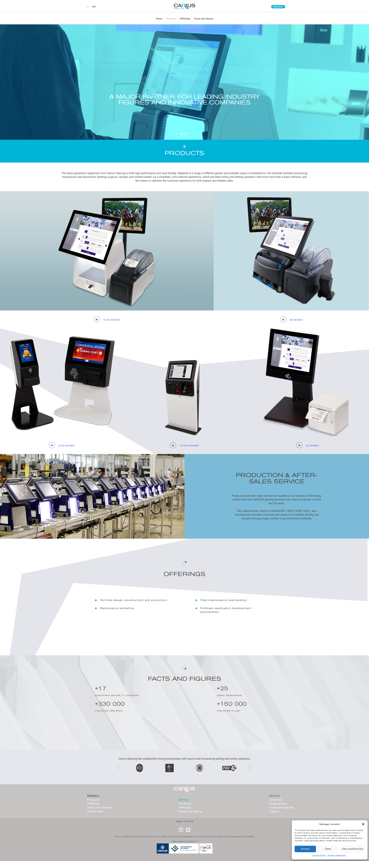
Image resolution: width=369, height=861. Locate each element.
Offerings (185, 19)
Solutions (93, 795)
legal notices (184, 821)
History (274, 812)
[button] (363, 824)
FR (87, 7)
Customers (95, 812)
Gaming (183, 799)
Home (159, 19)
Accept (305, 849)
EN (94, 7)
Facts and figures (203, 19)
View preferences (352, 849)
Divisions (275, 800)
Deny (328, 849)
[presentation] (119, 767)
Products (171, 19)
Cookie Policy (319, 855)
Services (274, 795)
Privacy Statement (337, 855)
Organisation (278, 804)
